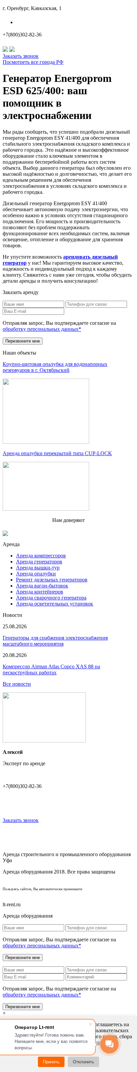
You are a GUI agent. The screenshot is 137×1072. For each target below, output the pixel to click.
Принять (51, 1061)
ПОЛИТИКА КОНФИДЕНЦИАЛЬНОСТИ (68, 882)
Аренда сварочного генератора (51, 597)
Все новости (17, 684)
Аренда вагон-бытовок (42, 585)
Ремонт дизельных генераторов (51, 579)
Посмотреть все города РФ (33, 62)
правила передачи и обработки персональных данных (68, 894)
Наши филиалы (37, 22)
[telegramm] (12, 50)
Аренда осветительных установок (54, 604)
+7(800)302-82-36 (22, 34)
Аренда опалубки (36, 573)
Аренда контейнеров (39, 591)
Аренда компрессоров (41, 555)
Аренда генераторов (39, 561)
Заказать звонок (21, 56)
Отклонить (83, 1061)
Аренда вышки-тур (38, 567)
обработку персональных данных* (42, 329)
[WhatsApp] (5, 50)
